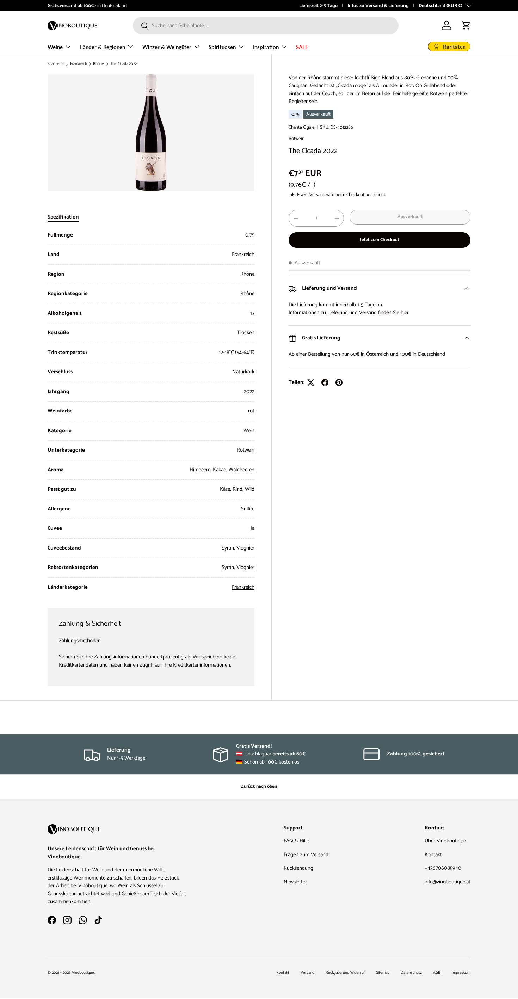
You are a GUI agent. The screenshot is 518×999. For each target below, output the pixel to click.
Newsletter (295, 881)
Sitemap (382, 972)
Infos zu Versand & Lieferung (378, 5)
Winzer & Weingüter (166, 47)
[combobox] (266, 25)
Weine (55, 47)
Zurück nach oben (259, 786)
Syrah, (229, 567)
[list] (151, 132)
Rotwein (296, 138)
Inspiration (266, 47)
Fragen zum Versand (306, 854)
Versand (317, 195)
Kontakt (433, 854)
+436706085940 (443, 868)
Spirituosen (222, 47)
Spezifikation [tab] (63, 217)
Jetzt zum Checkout (379, 240)
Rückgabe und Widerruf (345, 972)
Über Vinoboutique (445, 840)
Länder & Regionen (102, 47)
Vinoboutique (83, 972)
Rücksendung (298, 868)
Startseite (56, 64)
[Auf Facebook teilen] (325, 382)
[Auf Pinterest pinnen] (339, 382)
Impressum (461, 972)
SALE (302, 47)
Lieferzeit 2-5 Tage (318, 5)
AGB (436, 972)
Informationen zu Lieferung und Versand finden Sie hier (349, 312)
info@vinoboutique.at (447, 881)
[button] (466, 25)
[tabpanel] (151, 411)
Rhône (98, 64)
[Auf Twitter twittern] (311, 382)
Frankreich (78, 64)
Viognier (245, 567)
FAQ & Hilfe (296, 840)
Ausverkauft (410, 217)
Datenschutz (411, 972)
